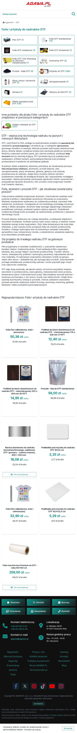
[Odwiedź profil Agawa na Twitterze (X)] (24, 686)
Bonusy (65, 602)
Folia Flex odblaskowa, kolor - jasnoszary (20, 331)
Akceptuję (68, 728)
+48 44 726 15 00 (19, 629)
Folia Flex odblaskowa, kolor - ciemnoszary (20, 510)
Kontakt (65, 611)
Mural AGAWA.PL (38, 665)
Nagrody (13, 661)
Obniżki (40, 602)
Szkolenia (15, 611)
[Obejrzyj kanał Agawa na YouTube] (52, 686)
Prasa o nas (38, 652)
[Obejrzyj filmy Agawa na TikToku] (43, 686)
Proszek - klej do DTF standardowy (57, 388)
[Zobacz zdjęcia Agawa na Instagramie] (61, 686)
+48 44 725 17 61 (19, 626)
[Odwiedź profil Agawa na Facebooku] (15, 686)
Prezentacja (13, 665)
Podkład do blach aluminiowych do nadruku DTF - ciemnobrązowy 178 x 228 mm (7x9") (57, 332)
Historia (13, 670)
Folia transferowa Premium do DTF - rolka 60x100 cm (20, 566)
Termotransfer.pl (38, 670)
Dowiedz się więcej (32, 730)
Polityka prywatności (38, 661)
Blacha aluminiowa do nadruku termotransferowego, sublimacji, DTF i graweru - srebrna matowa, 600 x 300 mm (19, 451)
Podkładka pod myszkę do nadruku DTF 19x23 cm (58, 448)
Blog (64, 665)
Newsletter (40, 611)
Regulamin (13, 652)
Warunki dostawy (13, 656)
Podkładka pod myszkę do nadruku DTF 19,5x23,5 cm (58, 510)
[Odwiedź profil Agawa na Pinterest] (33, 686)
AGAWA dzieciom (38, 656)
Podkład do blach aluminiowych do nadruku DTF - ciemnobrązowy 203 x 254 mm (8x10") (19, 391)
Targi (13, 674)
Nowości (15, 602)
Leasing (64, 652)
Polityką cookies (56, 715)
